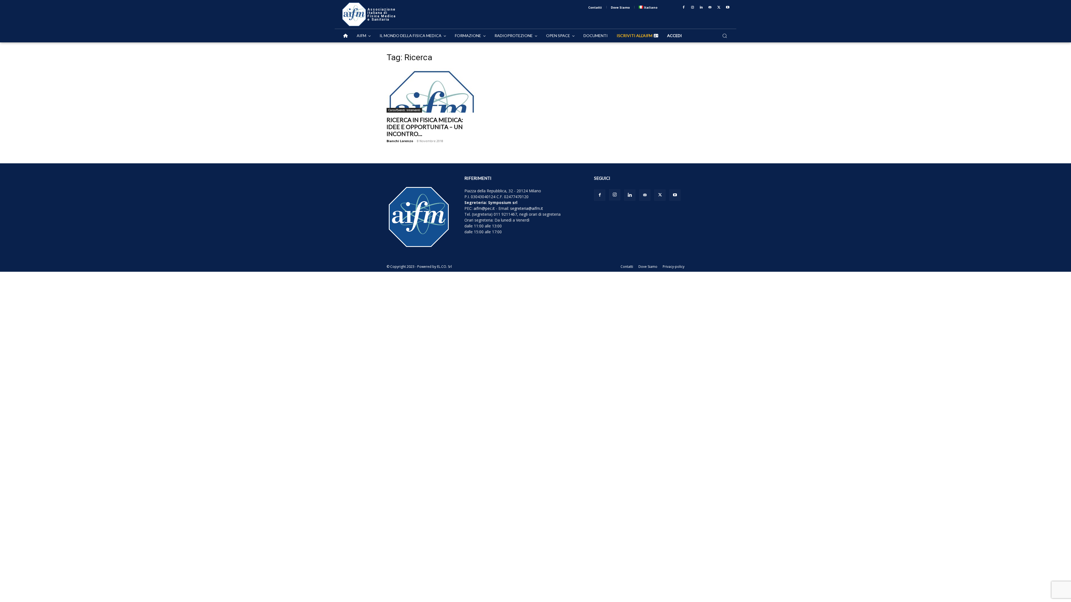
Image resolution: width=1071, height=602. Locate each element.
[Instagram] (692, 7)
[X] (719, 7)
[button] (725, 36)
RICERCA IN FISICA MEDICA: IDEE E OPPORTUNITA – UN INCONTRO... (425, 126)
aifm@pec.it (484, 208)
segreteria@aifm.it (526, 208)
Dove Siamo (647, 266)
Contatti (627, 266)
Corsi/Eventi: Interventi (404, 110)
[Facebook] (684, 7)
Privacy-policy (673, 266)
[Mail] (710, 7)
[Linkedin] (701, 7)
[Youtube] (728, 7)
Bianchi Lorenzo (400, 141)
